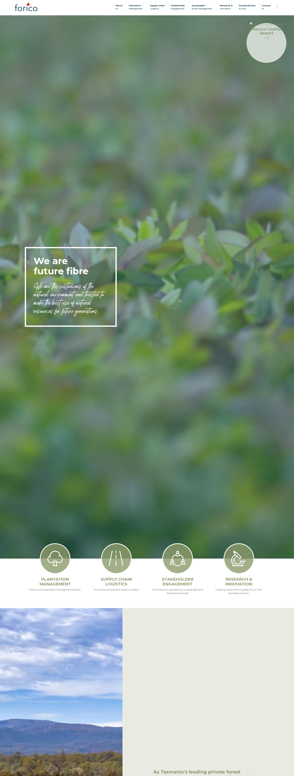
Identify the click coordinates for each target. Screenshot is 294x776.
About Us (119, 7)
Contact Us (266, 7)
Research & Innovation (226, 7)
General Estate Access (247, 7)
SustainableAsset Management (202, 7)
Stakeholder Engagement (178, 7)
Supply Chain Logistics (157, 7)
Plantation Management (136, 7)
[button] (277, 7)
